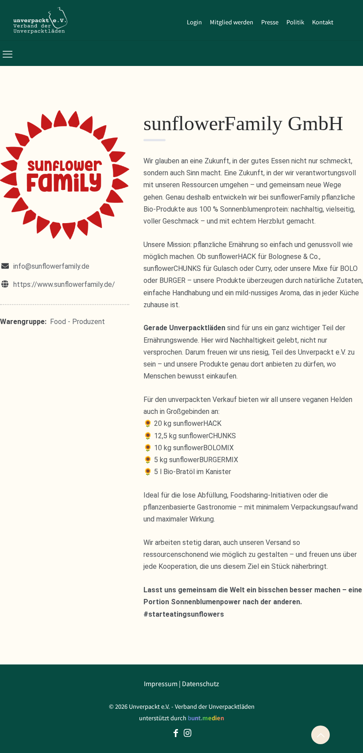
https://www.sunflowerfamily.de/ (64, 284)
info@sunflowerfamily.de (51, 266)
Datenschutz (200, 683)
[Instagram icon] (187, 733)
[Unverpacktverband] (40, 20)
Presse (269, 22)
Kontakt (322, 22)
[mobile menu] (7, 53)
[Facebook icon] (175, 733)
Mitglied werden (231, 22)
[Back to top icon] (320, 735)
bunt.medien (206, 718)
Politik (295, 22)
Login (194, 22)
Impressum (161, 683)
